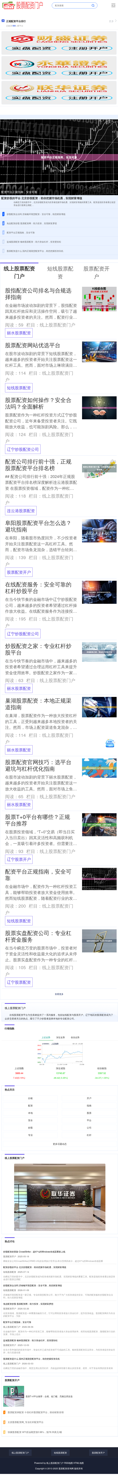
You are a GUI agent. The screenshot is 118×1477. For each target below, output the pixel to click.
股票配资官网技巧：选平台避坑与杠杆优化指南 (38, 765)
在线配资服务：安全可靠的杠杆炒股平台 (38, 587)
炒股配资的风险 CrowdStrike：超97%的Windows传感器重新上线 (34, 1251)
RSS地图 (68, 1462)
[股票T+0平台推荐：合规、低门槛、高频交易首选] (13, 1396)
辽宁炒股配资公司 (23, 449)
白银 (30, 1098)
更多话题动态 (60, 1143)
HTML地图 (78, 1462)
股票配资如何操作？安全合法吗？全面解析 (38, 403)
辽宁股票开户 (19, 859)
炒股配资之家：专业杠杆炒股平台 (38, 649)
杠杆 (89, 1135)
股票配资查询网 (66, 1468)
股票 (89, 1112)
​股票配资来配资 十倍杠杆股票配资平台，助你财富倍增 (36, 1412)
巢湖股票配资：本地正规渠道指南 (38, 703)
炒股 (30, 1127)
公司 (89, 1127)
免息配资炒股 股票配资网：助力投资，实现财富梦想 (32, 223)
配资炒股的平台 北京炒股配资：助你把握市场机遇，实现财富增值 (41, 198)
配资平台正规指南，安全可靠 (19, 192)
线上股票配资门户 (20, 1452)
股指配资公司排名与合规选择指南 (38, 293)
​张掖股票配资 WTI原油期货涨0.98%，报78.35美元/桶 (35, 1432)
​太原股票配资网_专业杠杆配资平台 (25, 1422)
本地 (30, 1112)
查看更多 (59, 994)
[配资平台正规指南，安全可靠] (59, 156)
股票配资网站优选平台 (32, 345)
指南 (89, 1105)
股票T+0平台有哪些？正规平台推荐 (37, 820)
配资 (30, 1105)
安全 (30, 1120)
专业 (30, 1135)
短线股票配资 (19, 387)
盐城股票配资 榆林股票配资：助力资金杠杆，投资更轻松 (34, 241)
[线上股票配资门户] (22, 5)
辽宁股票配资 (19, 982)
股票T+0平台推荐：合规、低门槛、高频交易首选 (49, 1396)
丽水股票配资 (19, 332)
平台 (89, 1120)
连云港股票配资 (21, 510)
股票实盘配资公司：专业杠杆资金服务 (38, 936)
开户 (89, 1098)
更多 (111, 21)
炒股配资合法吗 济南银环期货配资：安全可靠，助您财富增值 (36, 214)
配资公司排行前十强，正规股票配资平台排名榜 (38, 464)
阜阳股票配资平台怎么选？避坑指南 (38, 526)
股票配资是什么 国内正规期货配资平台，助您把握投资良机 (35, 250)
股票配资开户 (19, 572)
